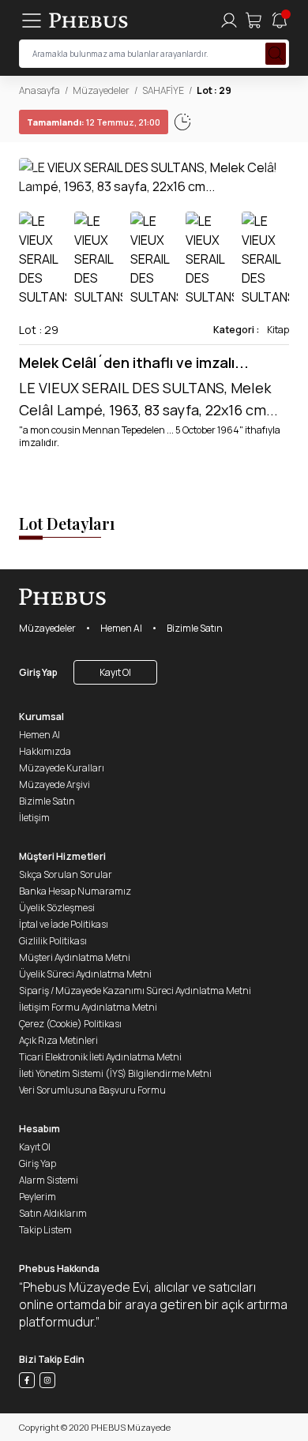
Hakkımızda (45, 751)
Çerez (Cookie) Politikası (70, 1023)
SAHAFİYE (163, 90)
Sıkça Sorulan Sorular (65, 874)
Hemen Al (121, 628)
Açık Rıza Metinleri (58, 1040)
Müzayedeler (101, 90)
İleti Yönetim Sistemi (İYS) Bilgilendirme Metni (115, 1073)
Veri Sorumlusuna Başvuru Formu (92, 1090)
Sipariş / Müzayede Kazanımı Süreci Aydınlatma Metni (135, 990)
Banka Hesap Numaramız (75, 891)
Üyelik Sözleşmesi (57, 907)
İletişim (34, 817)
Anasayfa (39, 90)
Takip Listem (45, 1229)
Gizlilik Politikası (53, 941)
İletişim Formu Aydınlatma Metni (88, 1007)
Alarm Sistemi (48, 1180)
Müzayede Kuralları (61, 768)
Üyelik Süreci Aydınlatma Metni (85, 974)
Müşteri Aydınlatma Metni (74, 957)
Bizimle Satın (195, 628)
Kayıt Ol (115, 672)
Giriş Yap (38, 672)
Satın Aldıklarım (53, 1213)
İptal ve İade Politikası (63, 924)
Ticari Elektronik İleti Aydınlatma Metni (100, 1057)
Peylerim (37, 1196)
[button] (276, 177)
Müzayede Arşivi (54, 784)
